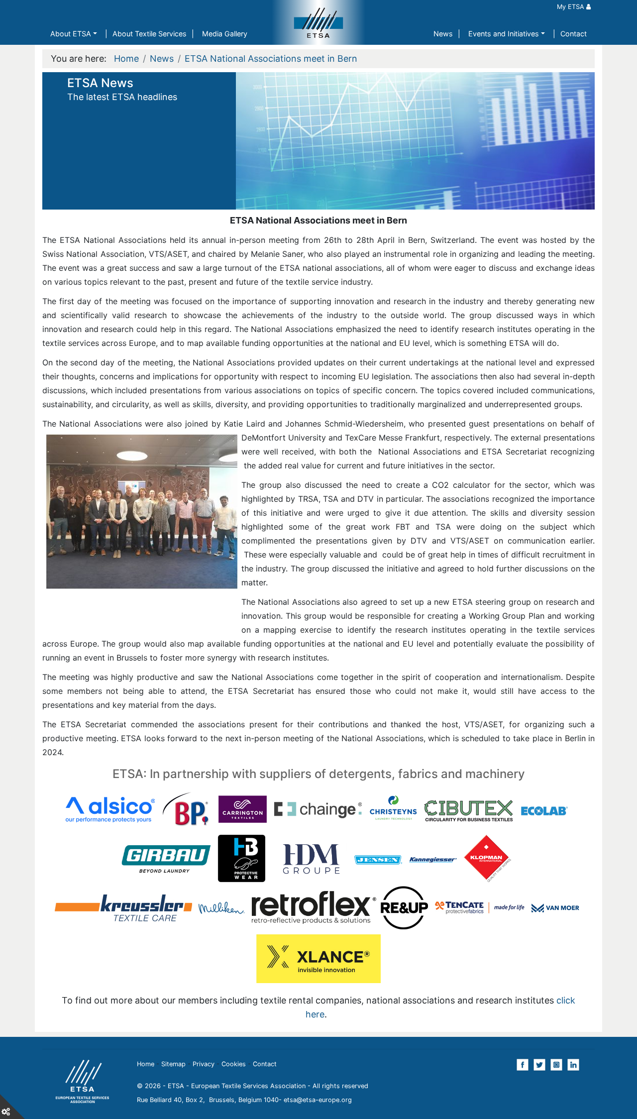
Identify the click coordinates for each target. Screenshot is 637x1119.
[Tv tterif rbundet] (453, 857)
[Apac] (234, 808)
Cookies (233, 1064)
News (443, 33)
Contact (573, 33)
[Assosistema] (289, 808)
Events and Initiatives (503, 33)
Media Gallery (224, 33)
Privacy (203, 1064)
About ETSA (70, 33)
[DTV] (398, 808)
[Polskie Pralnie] (209, 857)
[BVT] (344, 808)
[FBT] (453, 808)
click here (497, 897)
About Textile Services (149, 33)
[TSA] (398, 857)
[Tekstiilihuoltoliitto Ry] (289, 857)
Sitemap (173, 1064)
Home (126, 58)
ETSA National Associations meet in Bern (271, 58)
